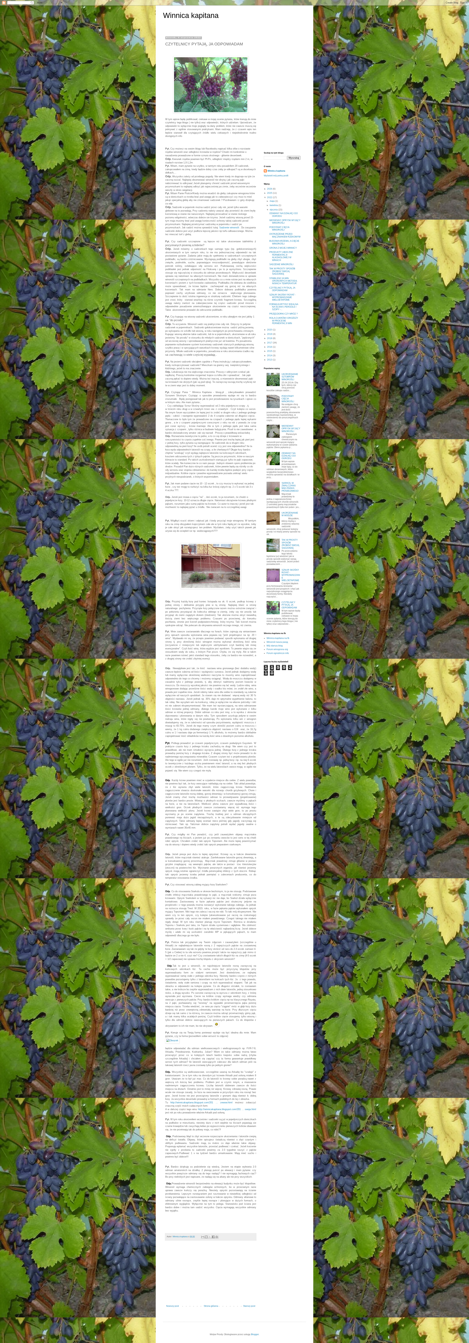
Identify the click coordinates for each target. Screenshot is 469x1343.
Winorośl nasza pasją (277, 642)
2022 (270, 197)
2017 (270, 342)
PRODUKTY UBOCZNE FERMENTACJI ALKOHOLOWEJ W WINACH (281, 256)
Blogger (255, 1334)
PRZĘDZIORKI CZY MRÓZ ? (283, 314)
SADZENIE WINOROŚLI (281, 264)
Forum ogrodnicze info (278, 653)
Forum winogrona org (277, 649)
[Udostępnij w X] (210, 1237)
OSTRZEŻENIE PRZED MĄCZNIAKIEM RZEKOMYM (284, 235)
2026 (270, 189)
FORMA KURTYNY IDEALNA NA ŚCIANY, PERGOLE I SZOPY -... (283, 307)
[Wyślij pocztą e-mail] (203, 1237)
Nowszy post (172, 1306)
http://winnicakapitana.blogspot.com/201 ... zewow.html (201, 1102)
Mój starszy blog (275, 645)
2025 (270, 193)
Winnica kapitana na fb (278, 638)
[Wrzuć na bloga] (206, 1237)
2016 (270, 347)
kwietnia (274, 205)
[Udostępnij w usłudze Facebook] (213, 1237)
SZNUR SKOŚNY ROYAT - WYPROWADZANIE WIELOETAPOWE (282, 297)
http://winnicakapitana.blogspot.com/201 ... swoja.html (227, 1109)
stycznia (274, 209)
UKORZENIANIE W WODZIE (290, 514)
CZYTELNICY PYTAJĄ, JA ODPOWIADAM (282, 289)
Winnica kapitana (191, 15)
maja (272, 201)
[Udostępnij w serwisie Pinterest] (217, 1237)
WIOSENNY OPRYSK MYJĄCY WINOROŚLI (291, 429)
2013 (270, 359)
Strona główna (211, 1306)
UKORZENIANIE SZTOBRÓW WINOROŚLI (290, 377)
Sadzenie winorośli (229, 227)
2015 (270, 351)
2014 (270, 355)
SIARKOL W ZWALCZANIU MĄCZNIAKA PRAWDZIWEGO (290, 487)
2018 (270, 338)
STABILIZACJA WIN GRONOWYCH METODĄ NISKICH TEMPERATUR (283, 281)
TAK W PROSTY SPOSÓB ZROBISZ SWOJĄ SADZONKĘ (282, 271)
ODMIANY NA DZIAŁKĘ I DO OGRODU (289, 456)
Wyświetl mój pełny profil (276, 175)
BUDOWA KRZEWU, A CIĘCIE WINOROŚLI (284, 242)
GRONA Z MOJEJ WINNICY (283, 248)
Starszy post (249, 1306)
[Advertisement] (210, 1274)
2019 (270, 334)
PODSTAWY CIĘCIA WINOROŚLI (279, 228)
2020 (270, 329)
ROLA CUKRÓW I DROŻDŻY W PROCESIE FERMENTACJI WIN (283, 321)
